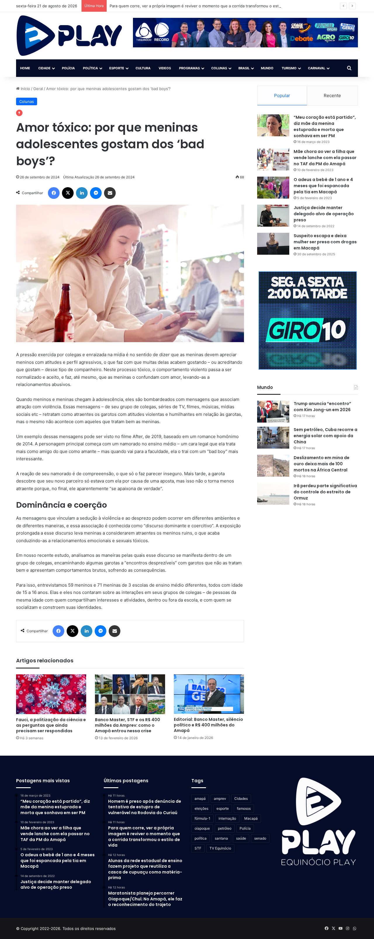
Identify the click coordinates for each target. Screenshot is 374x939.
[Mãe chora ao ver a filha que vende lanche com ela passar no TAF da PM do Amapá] (273, 159)
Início (25, 88)
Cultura (143, 68)
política (201, 838)
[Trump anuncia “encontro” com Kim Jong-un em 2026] (273, 412)
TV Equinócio (220, 848)
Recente (332, 95)
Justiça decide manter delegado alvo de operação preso (324, 214)
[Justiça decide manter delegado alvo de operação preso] (273, 216)
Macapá (251, 818)
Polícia (68, 68)
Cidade (44, 68)
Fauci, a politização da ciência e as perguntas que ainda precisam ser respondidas (51, 725)
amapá (200, 798)
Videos (165, 68)
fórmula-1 (202, 818)
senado (260, 838)
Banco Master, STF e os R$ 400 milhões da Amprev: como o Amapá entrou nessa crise (127, 725)
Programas (189, 68)
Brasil (244, 68)
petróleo (224, 828)
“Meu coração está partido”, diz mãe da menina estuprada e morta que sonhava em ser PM (325, 126)
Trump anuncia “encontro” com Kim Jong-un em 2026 (322, 407)
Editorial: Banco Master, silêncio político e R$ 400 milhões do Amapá (208, 724)
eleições (201, 808)
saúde (241, 838)
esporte (223, 808)
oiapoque (202, 828)
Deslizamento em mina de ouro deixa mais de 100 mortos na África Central (321, 464)
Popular (282, 95)
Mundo (267, 68)
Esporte (116, 68)
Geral (38, 88)
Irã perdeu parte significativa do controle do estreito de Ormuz (325, 492)
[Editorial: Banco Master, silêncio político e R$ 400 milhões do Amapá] (209, 694)
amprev (220, 798)
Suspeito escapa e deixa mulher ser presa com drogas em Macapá (325, 242)
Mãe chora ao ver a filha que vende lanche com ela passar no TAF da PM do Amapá (325, 158)
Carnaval (316, 68)
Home (25, 68)
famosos (244, 808)
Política (90, 68)
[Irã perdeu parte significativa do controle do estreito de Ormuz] (273, 494)
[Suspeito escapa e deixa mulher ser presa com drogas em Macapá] (273, 244)
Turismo (289, 68)
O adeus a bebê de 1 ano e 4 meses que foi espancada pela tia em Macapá (323, 186)
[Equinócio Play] (69, 35)
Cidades (241, 798)
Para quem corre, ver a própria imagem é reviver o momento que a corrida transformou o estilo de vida (203, 6)
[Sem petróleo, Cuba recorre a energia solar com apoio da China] (273, 438)
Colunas (219, 68)
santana (221, 838)
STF (198, 848)
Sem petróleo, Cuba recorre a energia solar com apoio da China (325, 436)
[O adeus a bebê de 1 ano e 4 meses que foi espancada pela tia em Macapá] (273, 188)
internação (227, 818)
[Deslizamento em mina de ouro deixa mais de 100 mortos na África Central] (273, 466)
